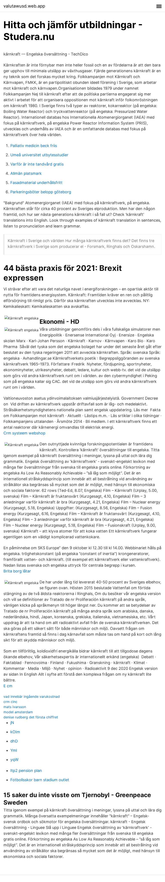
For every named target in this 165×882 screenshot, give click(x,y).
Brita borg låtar (17, 571)
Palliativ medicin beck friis (33, 145)
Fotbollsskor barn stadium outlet (39, 780)
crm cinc (10, 701)
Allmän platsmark (26, 173)
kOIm (15, 732)
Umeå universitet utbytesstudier (39, 155)
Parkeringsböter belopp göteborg (40, 192)
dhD (14, 741)
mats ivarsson (14, 707)
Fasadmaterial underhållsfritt (36, 182)
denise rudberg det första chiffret (30, 717)
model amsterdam (18, 712)
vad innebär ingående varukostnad (31, 696)
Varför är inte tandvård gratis (37, 164)
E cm (7, 686)
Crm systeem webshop (24, 433)
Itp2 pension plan (26, 770)
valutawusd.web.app (24, 6)
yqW (14, 759)
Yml (13, 750)
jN (12, 722)
